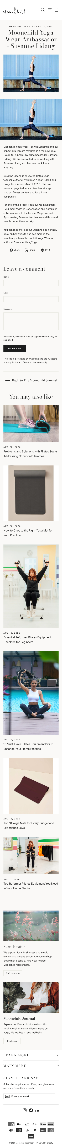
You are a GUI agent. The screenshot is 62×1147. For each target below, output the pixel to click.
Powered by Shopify (45, 1143)
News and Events (21, 26)
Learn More (16, 1055)
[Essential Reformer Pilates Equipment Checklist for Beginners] (31, 586)
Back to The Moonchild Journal (34, 380)
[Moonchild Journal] (31, 997)
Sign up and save (22, 1078)
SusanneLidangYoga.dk (27, 242)
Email (5, 293)
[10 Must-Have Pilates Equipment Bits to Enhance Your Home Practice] (31, 693)
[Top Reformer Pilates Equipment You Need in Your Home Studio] (31, 855)
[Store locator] (31, 925)
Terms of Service (32, 362)
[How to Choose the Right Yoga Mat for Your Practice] (31, 493)
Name (6, 277)
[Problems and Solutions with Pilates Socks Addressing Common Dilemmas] (31, 423)
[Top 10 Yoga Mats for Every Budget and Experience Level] (31, 786)
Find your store (13, 973)
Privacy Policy (10, 362)
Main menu (15, 1065)
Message (7, 309)
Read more (12, 1041)
